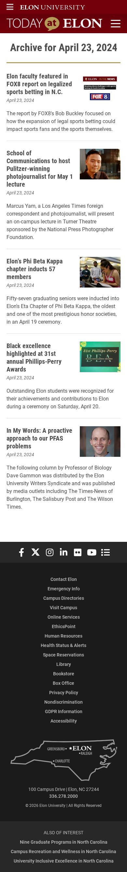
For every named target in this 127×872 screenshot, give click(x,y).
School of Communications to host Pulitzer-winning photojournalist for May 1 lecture (40, 168)
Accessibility (63, 721)
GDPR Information (63, 711)
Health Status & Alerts (63, 645)
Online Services (64, 617)
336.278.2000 (63, 796)
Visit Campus (63, 607)
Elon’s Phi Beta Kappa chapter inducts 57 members (35, 269)
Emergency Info (64, 588)
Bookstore (63, 673)
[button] (10, 7)
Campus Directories (63, 598)
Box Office (63, 683)
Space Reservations (63, 655)
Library (63, 664)
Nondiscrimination (63, 702)
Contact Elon (63, 579)
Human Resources (63, 636)
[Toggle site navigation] (114, 24)
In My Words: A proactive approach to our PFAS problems (39, 438)
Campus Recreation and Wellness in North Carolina (63, 851)
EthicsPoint (64, 626)
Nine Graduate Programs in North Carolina (63, 842)
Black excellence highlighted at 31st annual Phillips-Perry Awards (34, 357)
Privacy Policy (63, 692)
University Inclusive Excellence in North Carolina (64, 861)
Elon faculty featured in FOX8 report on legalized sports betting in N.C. (39, 84)
